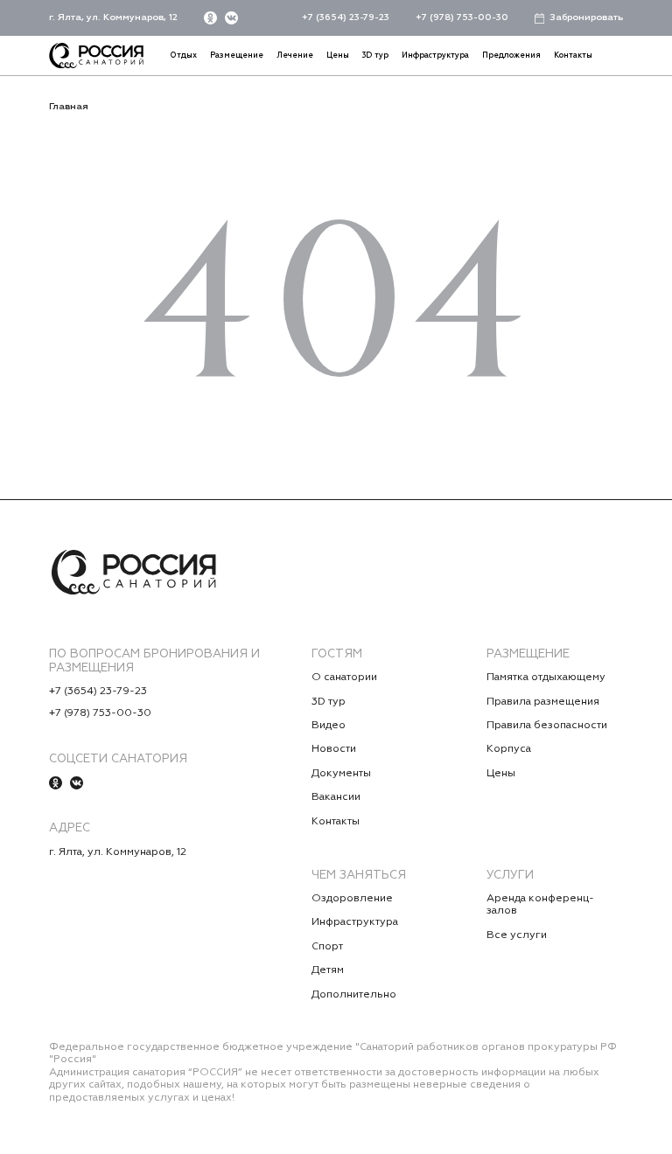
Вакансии (336, 797)
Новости (334, 749)
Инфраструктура (435, 55)
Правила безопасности (546, 726)
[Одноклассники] (210, 17)
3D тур (375, 55)
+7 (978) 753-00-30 (462, 17)
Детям (328, 970)
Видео (329, 726)
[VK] (231, 17)
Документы (341, 774)
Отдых (183, 55)
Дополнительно (354, 995)
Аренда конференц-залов (540, 905)
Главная (68, 106)
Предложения (511, 55)
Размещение (236, 55)
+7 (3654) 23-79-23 (345, 17)
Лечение (294, 55)
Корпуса (508, 749)
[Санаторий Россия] (96, 55)
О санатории (344, 677)
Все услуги (516, 935)
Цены (337, 55)
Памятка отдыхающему (546, 677)
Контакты (573, 55)
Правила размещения (542, 702)
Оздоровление (352, 899)
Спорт (327, 947)
